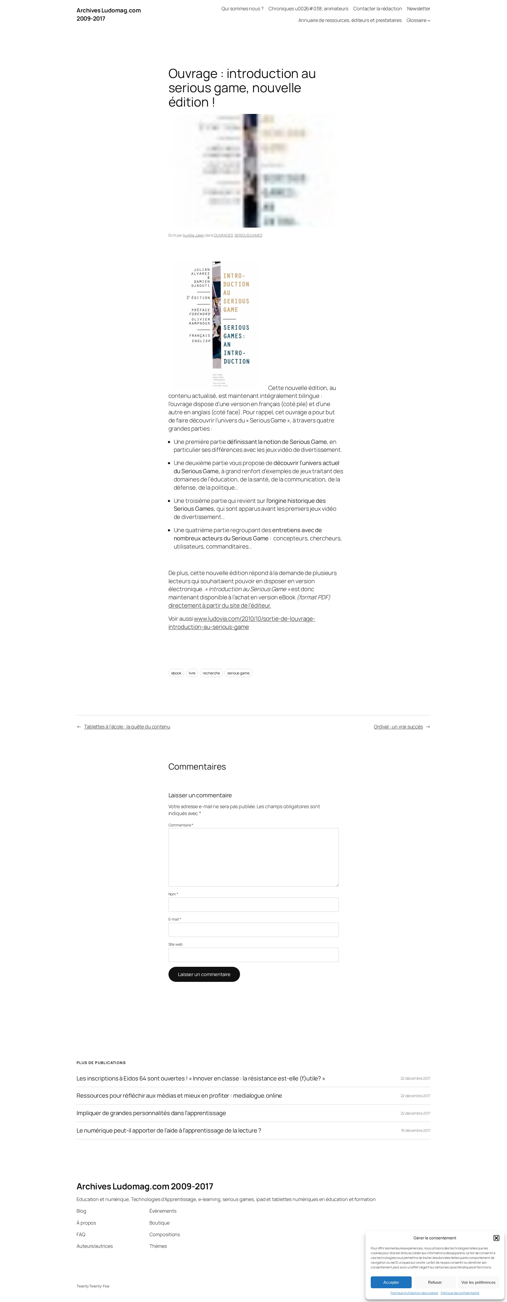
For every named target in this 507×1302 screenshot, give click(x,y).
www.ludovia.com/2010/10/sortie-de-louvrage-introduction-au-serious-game (242, 623)
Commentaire (181, 824)
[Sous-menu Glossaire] (429, 20)
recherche (211, 672)
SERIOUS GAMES (248, 235)
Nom (173, 893)
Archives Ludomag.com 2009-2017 (145, 1186)
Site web (175, 944)
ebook (176, 672)
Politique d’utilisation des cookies (414, 1293)
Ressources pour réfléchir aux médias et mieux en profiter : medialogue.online (179, 1095)
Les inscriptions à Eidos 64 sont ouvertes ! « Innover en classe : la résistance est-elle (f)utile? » (201, 1078)
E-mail (174, 919)
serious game (238, 672)
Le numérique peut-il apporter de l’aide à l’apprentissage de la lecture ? (169, 1130)
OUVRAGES (223, 235)
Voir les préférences (478, 1282)
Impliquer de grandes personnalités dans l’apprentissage (151, 1113)
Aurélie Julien (193, 235)
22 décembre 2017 (415, 1078)
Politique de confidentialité (460, 1293)
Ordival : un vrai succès (398, 726)
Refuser (435, 1282)
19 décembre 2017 (415, 1130)
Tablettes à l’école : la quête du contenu (127, 726)
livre (192, 672)
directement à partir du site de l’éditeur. (219, 605)
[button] (496, 1238)
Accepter (391, 1282)
